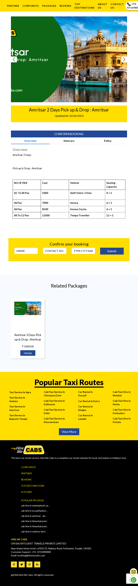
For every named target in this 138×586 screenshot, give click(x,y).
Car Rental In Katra (89, 401)
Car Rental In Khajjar (85, 408)
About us (102, 6)
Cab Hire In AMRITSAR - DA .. (34, 515)
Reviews (26, 479)
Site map (26, 491)
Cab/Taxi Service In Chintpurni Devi (54, 393)
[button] (19, 59)
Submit (111, 251)
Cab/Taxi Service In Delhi (54, 411)
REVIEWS (65, 5)
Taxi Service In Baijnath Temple (18, 417)
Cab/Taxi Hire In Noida (122, 402)
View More (69, 432)
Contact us (117, 6)
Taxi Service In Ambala (17, 399)
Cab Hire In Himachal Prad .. (34, 521)
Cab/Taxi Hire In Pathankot (122, 411)
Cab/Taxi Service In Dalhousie (54, 402)
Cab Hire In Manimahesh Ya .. (35, 505)
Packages (49, 5)
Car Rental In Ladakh (85, 417)
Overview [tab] (30, 140)
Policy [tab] (108, 140)
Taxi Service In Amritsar (17, 408)
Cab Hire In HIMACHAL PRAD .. (34, 526)
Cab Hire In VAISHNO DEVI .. (34, 531)
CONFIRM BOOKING (69, 134)
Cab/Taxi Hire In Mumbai (122, 393)
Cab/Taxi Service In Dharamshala (54, 420)
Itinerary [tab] (69, 140)
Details (28, 353)
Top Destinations (32, 485)
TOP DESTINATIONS (84, 6)
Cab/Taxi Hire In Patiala (122, 420)
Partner (13, 5)
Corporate (31, 5)
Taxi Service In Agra (20, 392)
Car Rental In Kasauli (85, 393)
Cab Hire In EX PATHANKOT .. (34, 510)
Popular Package (32, 500)
